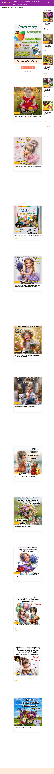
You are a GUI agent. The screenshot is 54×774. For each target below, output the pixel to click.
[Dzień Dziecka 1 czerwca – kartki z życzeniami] (28, 561)
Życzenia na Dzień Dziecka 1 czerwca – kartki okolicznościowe (28, 116)
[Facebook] (46, 3)
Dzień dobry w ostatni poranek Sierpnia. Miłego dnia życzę (47, 47)
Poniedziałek (46, 19)
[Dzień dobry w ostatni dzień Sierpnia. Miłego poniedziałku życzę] (48, 17)
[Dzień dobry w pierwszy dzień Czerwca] (28, 511)
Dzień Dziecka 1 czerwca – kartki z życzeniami (24, 576)
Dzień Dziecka (10, 7)
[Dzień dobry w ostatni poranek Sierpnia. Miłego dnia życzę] (48, 39)
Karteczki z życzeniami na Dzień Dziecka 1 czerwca (25, 476)
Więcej (16, 119)
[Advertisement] (28, 16)
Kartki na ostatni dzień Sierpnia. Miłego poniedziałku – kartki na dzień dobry (47, 69)
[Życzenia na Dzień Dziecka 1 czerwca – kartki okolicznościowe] (28, 101)
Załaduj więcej (27, 190)
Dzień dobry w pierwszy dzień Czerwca (23, 526)
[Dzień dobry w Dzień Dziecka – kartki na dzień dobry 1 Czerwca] (28, 391)
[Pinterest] (29, 67)
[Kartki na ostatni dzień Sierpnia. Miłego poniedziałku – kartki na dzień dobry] (48, 60)
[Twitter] (26, 67)
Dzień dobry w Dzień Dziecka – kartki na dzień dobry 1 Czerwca (26, 407)
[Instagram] (48, 3)
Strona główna (4, 7)
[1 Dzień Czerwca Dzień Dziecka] (28, 661)
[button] (51, 3)
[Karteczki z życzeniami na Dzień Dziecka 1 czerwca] (28, 461)
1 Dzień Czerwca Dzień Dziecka (21, 677)
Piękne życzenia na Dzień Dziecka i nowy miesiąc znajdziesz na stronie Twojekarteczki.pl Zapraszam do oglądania (27, 286)
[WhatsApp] (33, 67)
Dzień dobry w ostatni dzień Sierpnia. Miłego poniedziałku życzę (47, 26)
